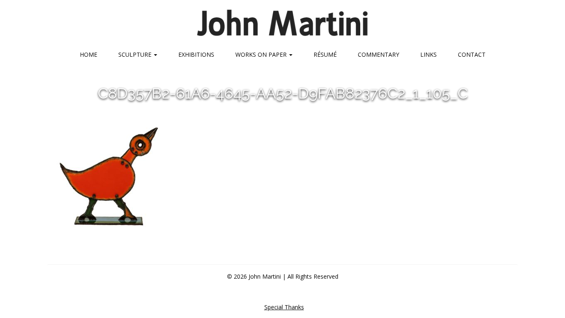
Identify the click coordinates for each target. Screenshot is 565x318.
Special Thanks (284, 307)
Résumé (325, 54)
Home (88, 54)
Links (428, 54)
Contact (472, 54)
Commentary (378, 54)
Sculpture (135, 54)
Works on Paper (261, 54)
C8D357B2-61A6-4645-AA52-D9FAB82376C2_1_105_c (283, 93)
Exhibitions (196, 54)
